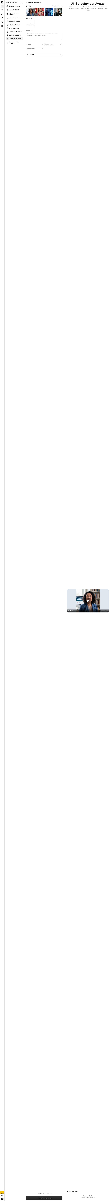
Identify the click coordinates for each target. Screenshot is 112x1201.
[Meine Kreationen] (2, 26)
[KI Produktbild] (2, 14)
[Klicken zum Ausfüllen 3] (49, 12)
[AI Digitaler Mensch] (2, 6)
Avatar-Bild (29, 18)
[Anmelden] (2, 1199)
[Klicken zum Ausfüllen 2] (39, 12)
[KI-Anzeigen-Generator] (2, 10)
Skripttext (29, 30)
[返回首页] (2, 2)
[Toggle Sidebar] (24, 600)
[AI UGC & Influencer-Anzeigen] (2, 22)
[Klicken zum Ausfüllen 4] (58, 12)
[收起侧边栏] (21, 2)
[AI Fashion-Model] (2, 18)
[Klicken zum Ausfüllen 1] (30, 12)
